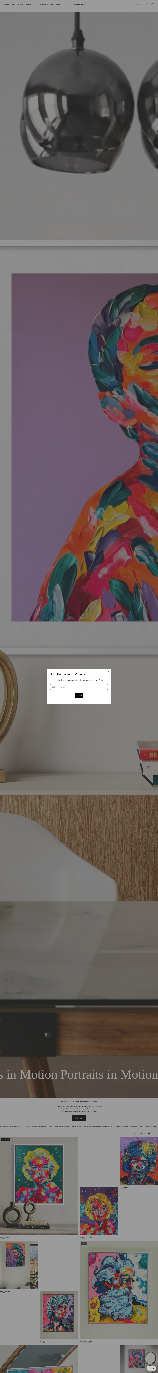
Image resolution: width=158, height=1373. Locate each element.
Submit (79, 695)
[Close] (108, 671)
